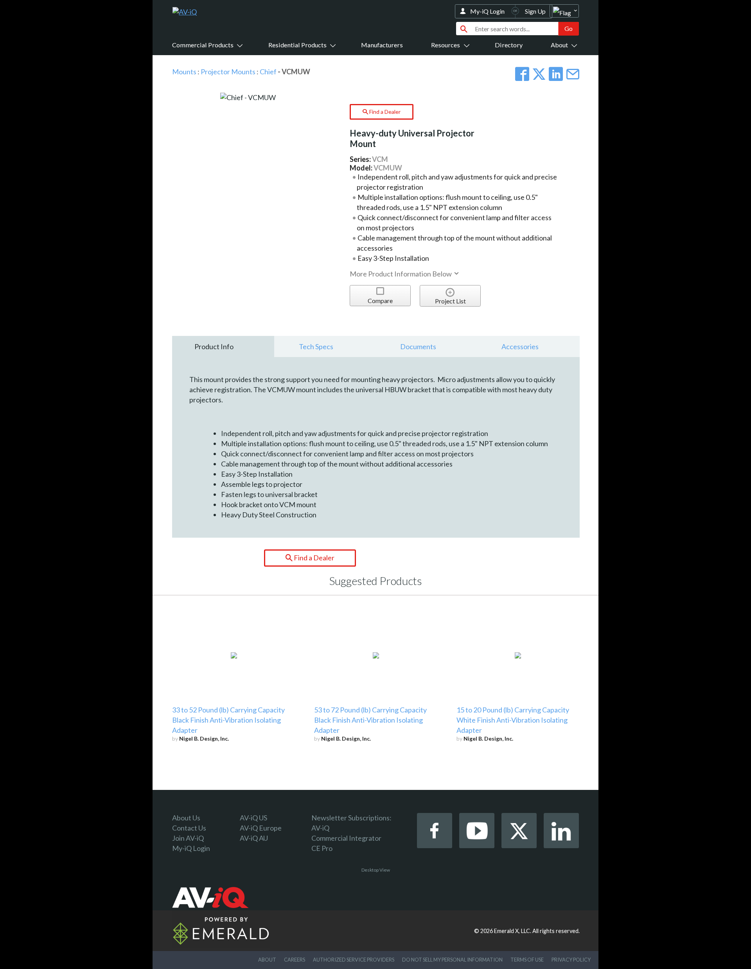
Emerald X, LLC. (512, 931)
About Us (186, 817)
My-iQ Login (487, 11)
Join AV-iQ (188, 838)
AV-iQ (320, 828)
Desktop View (375, 870)
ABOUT (267, 959)
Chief (268, 71)
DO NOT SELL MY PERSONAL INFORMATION (452, 959)
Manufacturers (382, 44)
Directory (509, 44)
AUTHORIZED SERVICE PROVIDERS (353, 959)
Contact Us (189, 828)
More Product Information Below (401, 273)
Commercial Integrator (346, 838)
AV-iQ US (253, 817)
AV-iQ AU (254, 838)
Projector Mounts (228, 71)
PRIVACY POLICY (571, 959)
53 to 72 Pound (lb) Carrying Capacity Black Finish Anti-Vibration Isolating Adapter (370, 719)
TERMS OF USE (527, 959)
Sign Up (535, 11)
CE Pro (321, 848)
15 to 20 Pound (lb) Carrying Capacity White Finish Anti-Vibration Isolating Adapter (512, 719)
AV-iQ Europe (261, 828)
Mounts (184, 71)
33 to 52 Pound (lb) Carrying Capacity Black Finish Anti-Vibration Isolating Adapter (228, 719)
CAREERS (294, 959)
